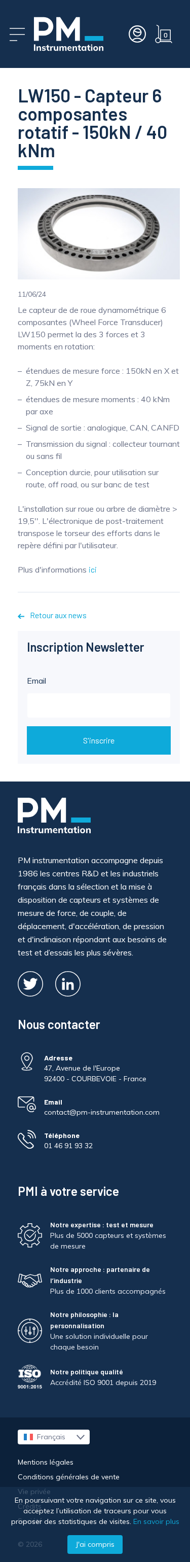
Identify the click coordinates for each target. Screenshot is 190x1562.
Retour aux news (57, 615)
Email (36, 681)
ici (93, 569)
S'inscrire (99, 740)
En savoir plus (156, 1521)
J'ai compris (95, 1544)
